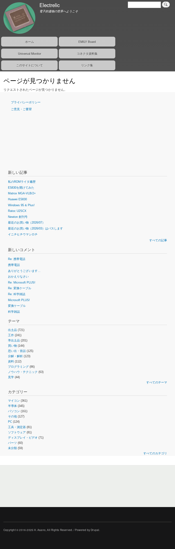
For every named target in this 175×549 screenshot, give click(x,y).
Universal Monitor (29, 53)
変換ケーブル (17, 305)
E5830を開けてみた (21, 187)
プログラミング (18, 366)
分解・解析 (15, 356)
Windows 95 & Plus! (21, 205)
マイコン (14, 400)
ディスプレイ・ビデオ (23, 437)
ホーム (29, 41)
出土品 (12, 330)
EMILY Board (87, 41)
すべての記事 (158, 240)
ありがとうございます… (24, 271)
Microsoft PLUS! (19, 300)
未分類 (12, 448)
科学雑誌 (14, 311)
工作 (11, 335)
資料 (11, 361)
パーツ (12, 443)
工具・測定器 (17, 427)
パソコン (14, 411)
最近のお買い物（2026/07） (26, 222)
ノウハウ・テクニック (23, 372)
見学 (11, 377)
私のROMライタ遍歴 (22, 181)
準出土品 (14, 340)
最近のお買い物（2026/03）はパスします (35, 228)
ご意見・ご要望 (21, 109)
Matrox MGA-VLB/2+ (22, 193)
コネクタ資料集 (87, 53)
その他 (12, 416)
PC (10, 421)
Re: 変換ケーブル (19, 288)
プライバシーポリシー (26, 102)
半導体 (12, 406)
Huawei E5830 (17, 199)
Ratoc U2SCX (17, 211)
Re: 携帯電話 (16, 259)
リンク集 (87, 65)
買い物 (12, 345)
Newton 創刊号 (18, 217)
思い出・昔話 (17, 351)
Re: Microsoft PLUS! (21, 282)
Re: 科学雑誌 (16, 294)
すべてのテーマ (156, 382)
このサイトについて (29, 65)
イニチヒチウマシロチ (23, 234)
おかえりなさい (18, 276)
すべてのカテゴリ (155, 453)
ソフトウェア (17, 432)
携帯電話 (14, 265)
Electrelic (49, 4)
